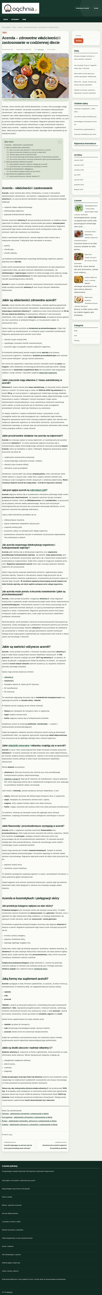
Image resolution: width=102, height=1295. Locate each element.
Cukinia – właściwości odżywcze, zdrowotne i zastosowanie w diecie (29, 1125)
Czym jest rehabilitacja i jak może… (85, 134)
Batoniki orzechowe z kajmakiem (12, 1230)
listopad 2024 (78, 189)
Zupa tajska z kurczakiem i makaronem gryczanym (18, 1180)
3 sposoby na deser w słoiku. (11, 1221)
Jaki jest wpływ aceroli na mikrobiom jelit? (23, 154)
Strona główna (6, 27)
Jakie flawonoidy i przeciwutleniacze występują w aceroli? (28, 166)
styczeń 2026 (78, 160)
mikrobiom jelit (38, 490)
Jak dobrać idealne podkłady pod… (85, 116)
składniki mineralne (18, 745)
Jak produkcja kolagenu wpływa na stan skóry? (24, 171)
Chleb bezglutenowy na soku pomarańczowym (17, 1238)
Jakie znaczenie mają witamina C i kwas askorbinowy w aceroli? (30, 150)
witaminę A (8, 677)
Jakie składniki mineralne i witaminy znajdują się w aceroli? (28, 164)
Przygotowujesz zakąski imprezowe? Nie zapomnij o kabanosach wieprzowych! (28, 1171)
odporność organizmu (48, 373)
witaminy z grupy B (12, 779)
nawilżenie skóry (41, 969)
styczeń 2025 (78, 180)
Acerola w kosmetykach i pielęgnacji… (20, 169)
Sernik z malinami (7, 1246)
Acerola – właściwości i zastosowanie (19, 145)
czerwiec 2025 (79, 170)
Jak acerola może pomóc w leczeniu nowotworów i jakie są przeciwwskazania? (35, 159)
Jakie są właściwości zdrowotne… (18, 147)
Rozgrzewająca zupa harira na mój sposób (16, 1189)
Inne (24, 19)
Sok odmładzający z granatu (11, 1254)
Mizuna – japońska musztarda (12, 1205)
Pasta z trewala (7, 1197)
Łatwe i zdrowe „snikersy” (10, 1271)
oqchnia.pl (41, 49)
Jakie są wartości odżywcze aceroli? (19, 162)
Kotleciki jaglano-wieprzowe (11, 1263)
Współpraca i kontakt (82, 8)
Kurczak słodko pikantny (10, 1213)
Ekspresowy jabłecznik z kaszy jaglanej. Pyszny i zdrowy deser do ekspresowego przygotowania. (34, 1279)
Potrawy (15, 19)
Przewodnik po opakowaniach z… (85, 129)
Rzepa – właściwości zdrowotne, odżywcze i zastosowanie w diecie (29, 1121)
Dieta (5, 19)
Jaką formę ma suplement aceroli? (18, 174)
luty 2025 (77, 175)
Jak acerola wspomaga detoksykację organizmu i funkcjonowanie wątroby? (34, 157)
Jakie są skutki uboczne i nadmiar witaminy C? (24, 176)
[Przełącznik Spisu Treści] (58, 142)
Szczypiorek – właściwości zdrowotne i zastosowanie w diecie (27, 1117)
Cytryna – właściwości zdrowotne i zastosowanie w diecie (25, 1114)
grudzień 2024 (79, 184)
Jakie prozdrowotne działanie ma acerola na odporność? (27, 152)
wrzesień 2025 (79, 165)
